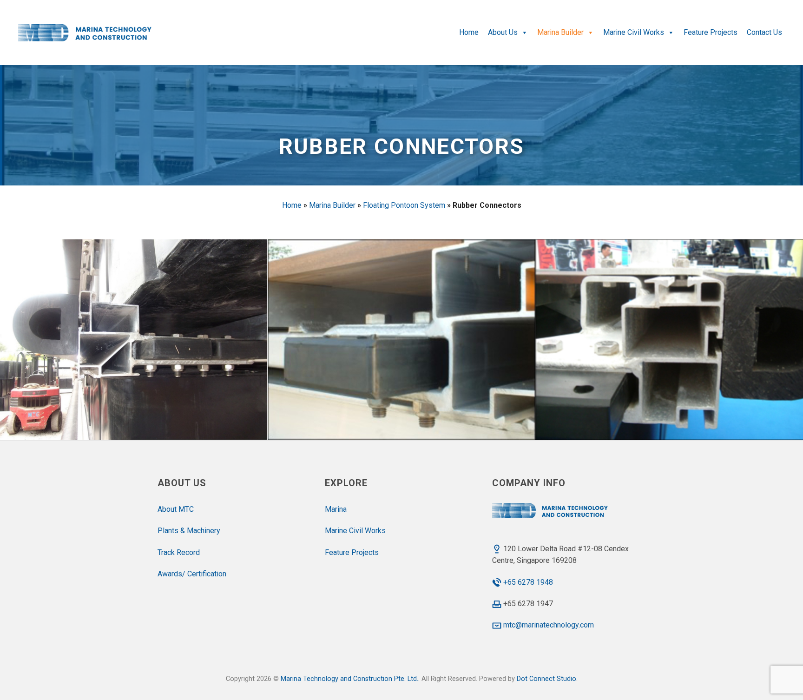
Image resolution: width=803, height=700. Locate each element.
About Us (503, 32)
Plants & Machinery (189, 530)
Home (469, 32)
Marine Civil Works (633, 32)
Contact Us (764, 32)
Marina (336, 509)
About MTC (176, 509)
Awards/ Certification (192, 573)
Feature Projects (710, 32)
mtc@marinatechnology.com (548, 625)
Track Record (179, 552)
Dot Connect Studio (546, 679)
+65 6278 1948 (528, 582)
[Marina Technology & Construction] (87, 32)
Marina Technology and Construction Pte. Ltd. (349, 679)
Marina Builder (560, 32)
